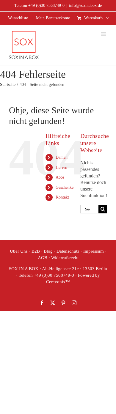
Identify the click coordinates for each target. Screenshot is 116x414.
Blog (48, 251)
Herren (61, 167)
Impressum (93, 251)
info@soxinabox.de (85, 5)
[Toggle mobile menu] (104, 34)
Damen (62, 157)
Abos (60, 177)
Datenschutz (68, 251)
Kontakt (62, 197)
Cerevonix (55, 281)
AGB (42, 257)
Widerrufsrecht (65, 257)
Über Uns (19, 251)
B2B (36, 251)
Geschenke (64, 187)
